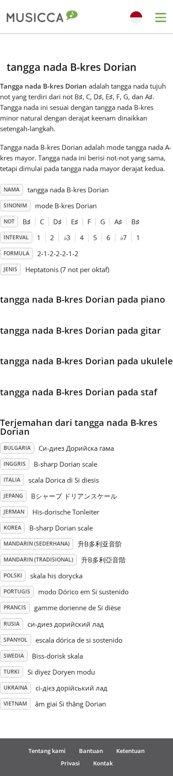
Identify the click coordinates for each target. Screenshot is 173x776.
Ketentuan (130, 751)
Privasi (70, 763)
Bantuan (91, 751)
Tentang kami (47, 751)
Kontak (103, 763)
